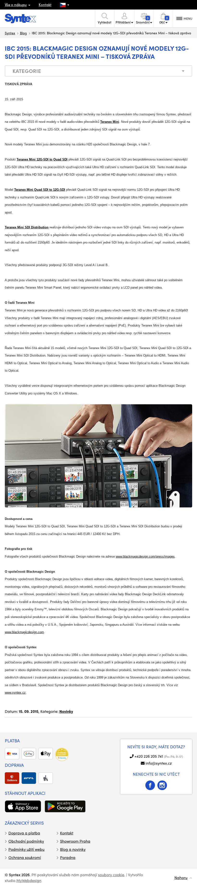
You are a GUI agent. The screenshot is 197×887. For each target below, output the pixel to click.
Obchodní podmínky (26, 841)
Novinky (66, 711)
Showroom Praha (75, 841)
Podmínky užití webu (26, 849)
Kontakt (45, 4)
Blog (23, 32)
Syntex (10, 32)
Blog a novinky (73, 849)
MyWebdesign (28, 880)
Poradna (67, 857)
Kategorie (26, 71)
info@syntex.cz (159, 763)
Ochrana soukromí (24, 857)
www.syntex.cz (15, 692)
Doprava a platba (24, 833)
